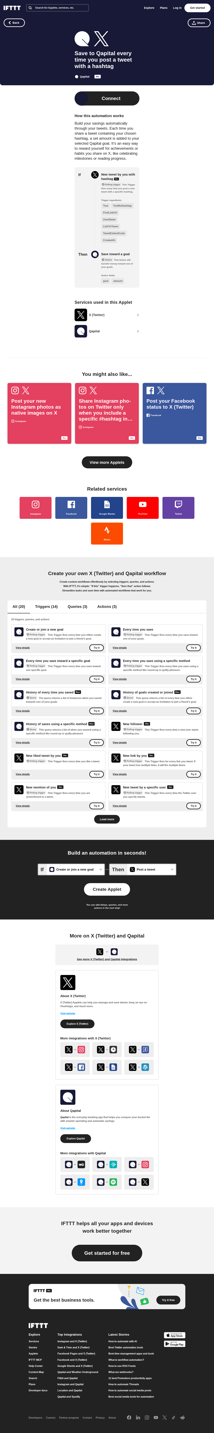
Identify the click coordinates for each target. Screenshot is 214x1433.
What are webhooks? (120, 1372)
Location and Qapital (69, 1390)
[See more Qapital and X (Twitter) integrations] (139, 1182)
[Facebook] (129, 1417)
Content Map (36, 1372)
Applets (33, 1353)
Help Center (36, 1366)
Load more (107, 819)
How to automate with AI (122, 1341)
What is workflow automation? (126, 1359)
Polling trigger (37, 634)
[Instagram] (147, 1417)
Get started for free (107, 1253)
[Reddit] (182, 1417)
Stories (33, 1347)
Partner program (69, 1417)
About (112, 1417)
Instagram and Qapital (70, 1384)
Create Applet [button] (107, 889)
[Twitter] (164, 1417)
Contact (87, 1417)
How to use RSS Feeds (122, 1366)
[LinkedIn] (138, 1417)
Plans (163, 7)
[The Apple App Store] (174, 1335)
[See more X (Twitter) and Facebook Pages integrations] (139, 1049)
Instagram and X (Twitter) (72, 1341)
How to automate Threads (123, 1384)
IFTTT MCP (35, 1359)
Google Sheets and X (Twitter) (75, 1366)
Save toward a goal (115, 254)
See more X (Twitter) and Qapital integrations (107, 959)
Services (34, 1341)
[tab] (19, 607)
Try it (96, 647)
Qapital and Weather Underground (77, 1372)
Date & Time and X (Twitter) (73, 1347)
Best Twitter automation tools (125, 1347)
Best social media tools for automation (131, 1396)
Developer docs (38, 1390)
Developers (35, 1417)
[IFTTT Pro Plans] (97, 77)
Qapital (64, 1117)
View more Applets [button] (107, 462)
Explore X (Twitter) (77, 1023)
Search (33, 1378)
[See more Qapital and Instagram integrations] (139, 1164)
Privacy (100, 1417)
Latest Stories (118, 1334)
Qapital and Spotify (68, 1396)
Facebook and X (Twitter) (72, 1359)
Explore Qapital (76, 1138)
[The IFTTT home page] (12, 8)
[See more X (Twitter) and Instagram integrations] (75, 1049)
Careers (50, 1417)
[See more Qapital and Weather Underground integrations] (75, 1164)
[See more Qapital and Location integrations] (75, 1182)
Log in (177, 7)
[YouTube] (156, 1417)
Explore (149, 7)
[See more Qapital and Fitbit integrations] (107, 1164)
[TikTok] (173, 1417)
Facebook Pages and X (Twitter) (76, 1353)
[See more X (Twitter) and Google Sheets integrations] (107, 1067)
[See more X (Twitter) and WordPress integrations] (139, 1067)
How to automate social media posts (129, 1390)
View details (23, 647)
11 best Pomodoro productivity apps (130, 1378)
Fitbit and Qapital (67, 1378)
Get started (197, 7)
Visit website (67, 1013)
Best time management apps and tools (131, 1353)
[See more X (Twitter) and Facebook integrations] (75, 1067)
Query (33, 697)
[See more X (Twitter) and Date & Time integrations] (107, 1049)
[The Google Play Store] (174, 1344)
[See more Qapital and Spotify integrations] (107, 1182)
